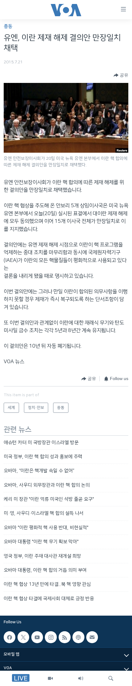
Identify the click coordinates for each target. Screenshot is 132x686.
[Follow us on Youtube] (37, 637)
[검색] (111, 678)
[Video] (50, 678)
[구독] (92, 637)
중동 (8, 26)
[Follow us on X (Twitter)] (23, 637)
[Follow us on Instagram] (50, 637)
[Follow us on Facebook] (9, 637)
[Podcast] (78, 637)
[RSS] (64, 637)
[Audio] (81, 678)
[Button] (121, 75)
